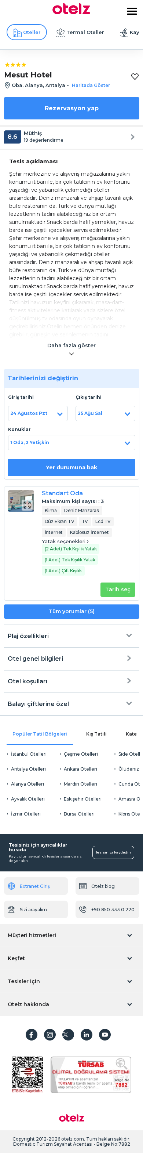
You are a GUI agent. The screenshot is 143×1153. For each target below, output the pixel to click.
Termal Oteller (85, 32)
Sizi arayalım (33, 909)
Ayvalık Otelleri (28, 799)
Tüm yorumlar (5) (72, 611)
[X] (68, 1035)
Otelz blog (103, 886)
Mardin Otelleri (80, 784)
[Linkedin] (86, 1035)
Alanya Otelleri (27, 784)
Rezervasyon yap (72, 108)
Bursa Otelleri (79, 814)
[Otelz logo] (71, 12)
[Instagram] (50, 1035)
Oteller (32, 32)
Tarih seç (118, 589)
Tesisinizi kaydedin (113, 852)
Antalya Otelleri (28, 769)
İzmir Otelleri (26, 814)
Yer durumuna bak (71, 467)
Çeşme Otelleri (81, 754)
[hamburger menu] (132, 11)
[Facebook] (31, 1035)
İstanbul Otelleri (29, 754)
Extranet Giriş (35, 886)
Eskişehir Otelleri (83, 799)
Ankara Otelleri (80, 769)
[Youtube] (105, 1035)
